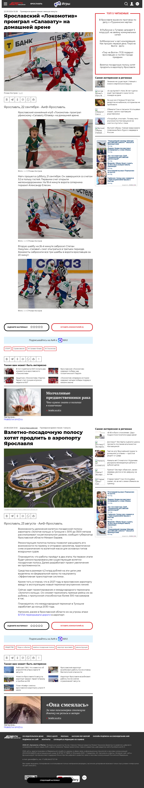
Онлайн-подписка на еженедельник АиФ (111, 736)
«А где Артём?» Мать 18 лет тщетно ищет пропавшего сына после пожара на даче (122, 93)
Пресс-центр (52, 736)
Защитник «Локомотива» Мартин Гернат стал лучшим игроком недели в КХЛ (30, 380)
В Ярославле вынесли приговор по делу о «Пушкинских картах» (117, 21)
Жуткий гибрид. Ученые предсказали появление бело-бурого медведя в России (123, 130)
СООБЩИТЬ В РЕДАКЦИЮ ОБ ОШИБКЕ (69, 739)
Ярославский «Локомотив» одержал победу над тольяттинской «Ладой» (72, 371)
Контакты (46, 739)
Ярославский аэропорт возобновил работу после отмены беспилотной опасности (75, 670)
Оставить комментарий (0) (72, 327)
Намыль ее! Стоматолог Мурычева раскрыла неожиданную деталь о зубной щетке (122, 462)
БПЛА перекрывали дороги (34, 614)
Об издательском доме (32, 736)
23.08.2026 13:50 (11, 428)
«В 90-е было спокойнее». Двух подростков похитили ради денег (122, 434)
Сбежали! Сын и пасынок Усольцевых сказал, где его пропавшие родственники (123, 111)
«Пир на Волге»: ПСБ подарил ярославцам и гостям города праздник (117, 54)
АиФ (21, 93)
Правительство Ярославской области (20, 509)
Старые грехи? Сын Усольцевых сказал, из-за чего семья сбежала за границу (123, 481)
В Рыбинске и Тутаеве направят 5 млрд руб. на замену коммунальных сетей (117, 32)
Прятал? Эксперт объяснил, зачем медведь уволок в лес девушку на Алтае (122, 472)
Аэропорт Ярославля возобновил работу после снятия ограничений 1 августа (75, 679)
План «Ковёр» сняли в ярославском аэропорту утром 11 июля (30, 688)
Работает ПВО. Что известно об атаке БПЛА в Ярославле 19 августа (30, 670)
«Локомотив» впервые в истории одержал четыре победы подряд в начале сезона (75, 380)
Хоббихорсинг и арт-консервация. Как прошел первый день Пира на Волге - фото (118, 43)
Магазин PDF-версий (81, 736)
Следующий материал (50, 780)
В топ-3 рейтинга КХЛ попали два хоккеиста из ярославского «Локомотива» (31, 371)
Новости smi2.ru (13, 419)
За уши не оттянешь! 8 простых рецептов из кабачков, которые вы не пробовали (123, 102)
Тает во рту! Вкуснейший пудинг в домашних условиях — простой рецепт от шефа (122, 453)
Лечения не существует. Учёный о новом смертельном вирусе (122, 82)
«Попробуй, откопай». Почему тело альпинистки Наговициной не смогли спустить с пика (122, 121)
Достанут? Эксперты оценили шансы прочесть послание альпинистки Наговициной (123, 444)
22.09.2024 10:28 (11, 11)
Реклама (64, 736)
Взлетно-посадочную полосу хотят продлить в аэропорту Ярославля (117, 66)
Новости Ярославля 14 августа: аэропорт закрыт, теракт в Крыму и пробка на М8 (30, 679)
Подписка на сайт (30, 739)
